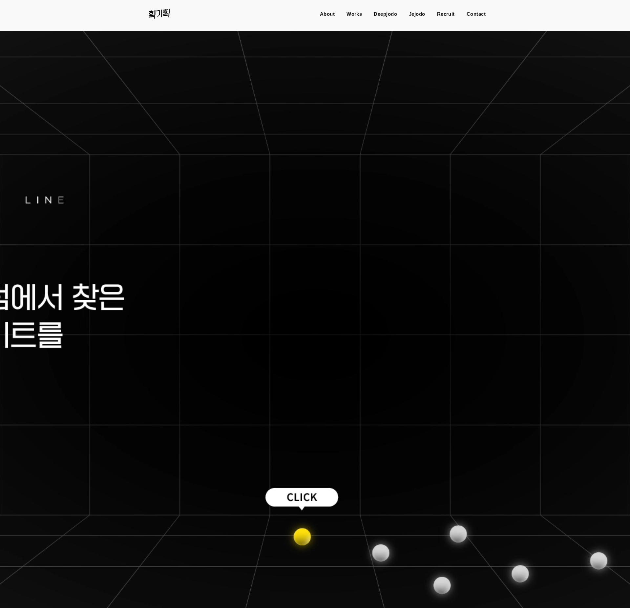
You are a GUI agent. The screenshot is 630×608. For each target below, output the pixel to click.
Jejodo (417, 14)
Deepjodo (385, 14)
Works (354, 14)
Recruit (446, 14)
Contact (476, 14)
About (327, 14)
